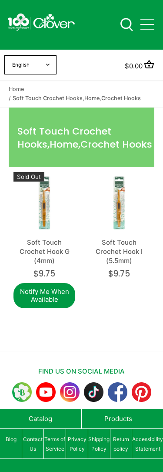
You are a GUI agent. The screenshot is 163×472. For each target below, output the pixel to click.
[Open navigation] (147, 24)
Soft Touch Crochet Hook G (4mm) (45, 251)
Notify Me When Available (44, 295)
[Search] (126, 24)
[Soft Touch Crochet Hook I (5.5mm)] (119, 203)
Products (118, 419)
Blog (11, 439)
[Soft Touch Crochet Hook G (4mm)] (44, 203)
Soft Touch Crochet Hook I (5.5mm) (119, 251)
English (21, 65)
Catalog (40, 419)
